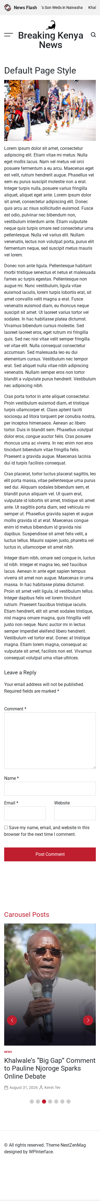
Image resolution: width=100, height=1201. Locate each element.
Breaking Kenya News (50, 40)
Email (11, 803)
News (8, 1051)
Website (62, 803)
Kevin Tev (52, 1087)
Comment (15, 708)
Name (11, 778)
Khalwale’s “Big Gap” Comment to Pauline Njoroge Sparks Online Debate (50, 1069)
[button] (32, 1101)
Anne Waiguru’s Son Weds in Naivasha (47, 7)
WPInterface (41, 1151)
